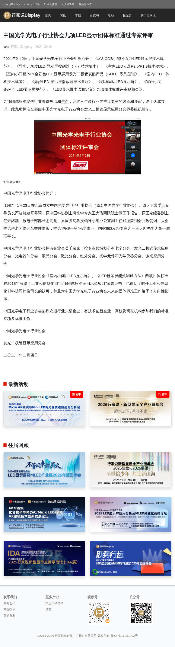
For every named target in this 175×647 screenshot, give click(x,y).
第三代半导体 (54, 603)
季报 (78, 15)
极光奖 (127, 15)
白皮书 (94, 15)
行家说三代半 (32, 4)
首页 (48, 15)
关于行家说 (148, 15)
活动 (111, 15)
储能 (48, 609)
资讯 (63, 15)
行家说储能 (50, 4)
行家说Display (11, 4)
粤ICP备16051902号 (124, 635)
